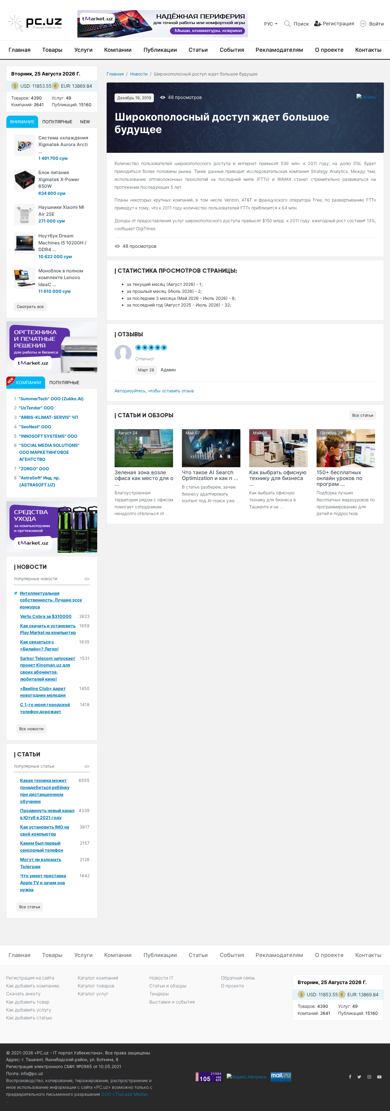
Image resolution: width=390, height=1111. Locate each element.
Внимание (22, 121)
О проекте (329, 50)
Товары (52, 50)
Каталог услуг (93, 994)
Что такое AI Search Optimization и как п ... (210, 475)
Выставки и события (172, 1002)
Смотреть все (30, 306)
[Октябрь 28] (346, 447)
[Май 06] (278, 447)
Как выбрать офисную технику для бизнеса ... (278, 478)
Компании (118, 50)
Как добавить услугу (28, 1010)
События (232, 50)
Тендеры (159, 994)
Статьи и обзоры (167, 986)
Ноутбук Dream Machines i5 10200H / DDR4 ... (62, 242)
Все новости (31, 728)
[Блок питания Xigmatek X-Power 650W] (24, 180)
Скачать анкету (23, 994)
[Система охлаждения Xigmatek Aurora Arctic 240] (24, 145)
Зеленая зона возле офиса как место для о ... (144, 478)
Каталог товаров (96, 986)
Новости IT (161, 978)
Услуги (83, 50)
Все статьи (362, 415)
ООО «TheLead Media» (124, 1094)
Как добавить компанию (32, 986)
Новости (138, 73)
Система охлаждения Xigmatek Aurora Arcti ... (63, 144)
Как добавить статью (29, 1018)
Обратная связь (238, 978)
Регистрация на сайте (30, 978)
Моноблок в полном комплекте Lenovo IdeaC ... (60, 277)
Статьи (198, 50)
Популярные (57, 121)
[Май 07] (211, 447)
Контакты (368, 50)
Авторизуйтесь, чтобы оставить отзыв (154, 390)
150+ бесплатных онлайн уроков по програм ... (339, 478)
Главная (19, 50)
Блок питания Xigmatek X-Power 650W (58, 179)
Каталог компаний (98, 978)
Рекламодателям (279, 50)
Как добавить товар (27, 1002)
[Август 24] (144, 447)
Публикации (160, 50)
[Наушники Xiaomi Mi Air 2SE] (24, 214)
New (85, 121)
